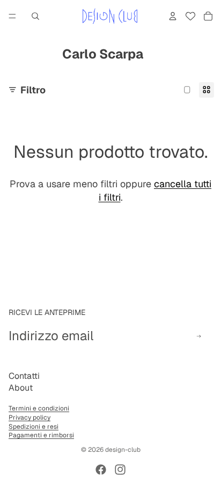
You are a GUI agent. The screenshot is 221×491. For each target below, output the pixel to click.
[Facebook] (100, 469)
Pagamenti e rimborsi (41, 435)
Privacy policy (29, 417)
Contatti (24, 376)
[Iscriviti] (198, 336)
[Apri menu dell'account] (173, 16)
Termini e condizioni (39, 408)
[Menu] (12, 16)
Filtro (33, 90)
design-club (123, 449)
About (21, 387)
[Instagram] (120, 469)
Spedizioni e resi (33, 426)
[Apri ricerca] (35, 16)
